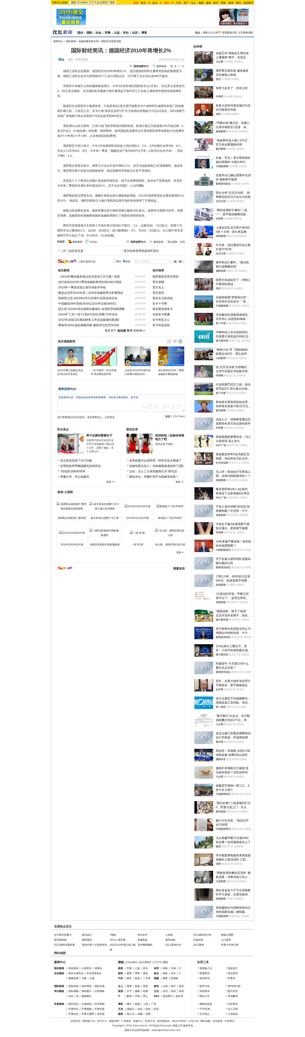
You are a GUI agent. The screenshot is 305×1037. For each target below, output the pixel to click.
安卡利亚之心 (161, 319)
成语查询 (205, 978)
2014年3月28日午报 (72, 544)
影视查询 (205, 973)
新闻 (120, 968)
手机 (137, 996)
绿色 (181, 991)
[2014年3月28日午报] (72, 533)
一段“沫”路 (137, 544)
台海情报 (87, 1004)
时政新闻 (73, 968)
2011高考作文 (173, 944)
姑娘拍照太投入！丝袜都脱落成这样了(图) (156, 466)
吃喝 (145, 991)
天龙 (120, 1009)
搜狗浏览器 (206, 1004)
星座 (145, 986)
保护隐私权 (163, 1021)
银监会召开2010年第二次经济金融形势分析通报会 (90, 292)
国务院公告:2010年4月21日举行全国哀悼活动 (87, 298)
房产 (186, 2)
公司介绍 (193, 1021)
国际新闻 (71, 41)
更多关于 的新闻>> (125, 330)
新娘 (137, 986)
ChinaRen (82, 2)
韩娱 (165, 973)
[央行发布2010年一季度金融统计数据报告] (171, 356)
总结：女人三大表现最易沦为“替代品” (153, 471)
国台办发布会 (75, 973)
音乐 (173, 973)
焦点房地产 (103, 2)
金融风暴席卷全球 (89, 41)
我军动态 (73, 1004)
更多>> (180, 552)
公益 (117, 32)
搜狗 (112, 2)
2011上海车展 (118, 939)
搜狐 (73, 2)
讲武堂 (101, 1014)
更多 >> (110, 481)
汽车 (178, 2)
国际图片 (87, 991)
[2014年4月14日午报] (137, 506)
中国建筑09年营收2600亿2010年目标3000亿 (87, 303)
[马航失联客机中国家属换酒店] (104, 533)
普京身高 (158, 292)
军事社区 (73, 1014)
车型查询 (233, 1004)
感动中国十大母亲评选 (94, 944)
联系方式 (150, 1021)
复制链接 (161, 66)
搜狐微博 (77, 241)
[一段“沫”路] (137, 533)
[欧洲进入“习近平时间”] (170, 506)
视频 (201, 2)
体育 (143, 2)
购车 (129, 978)
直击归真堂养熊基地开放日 (141, 250)
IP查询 (231, 978)
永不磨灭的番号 (63, 934)
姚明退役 (87, 939)
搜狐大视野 (227, 934)
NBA (165, 968)
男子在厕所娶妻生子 (99, 435)
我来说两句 (65, 389)
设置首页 (76, 1021)
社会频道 (59, 973)
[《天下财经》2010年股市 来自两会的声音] (104, 356)
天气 (129, 991)
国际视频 (73, 991)
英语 (181, 986)
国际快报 (73, 986)
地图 (140, 1014)
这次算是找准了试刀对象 (76, 460)
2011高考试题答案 (64, 944)
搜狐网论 (87, 996)
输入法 (130, 1014)
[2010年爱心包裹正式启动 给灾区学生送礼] (70, 356)
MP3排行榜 (234, 986)
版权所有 (188, 1025)
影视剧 (174, 978)
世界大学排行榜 (229, 944)
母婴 (129, 986)
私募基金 (143, 939)
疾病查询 (205, 991)
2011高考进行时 (202, 934)
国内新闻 (59, 968)
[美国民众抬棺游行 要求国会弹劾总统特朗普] (72, 506)
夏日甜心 (87, 934)
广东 (153, 1004)
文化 (156, 991)
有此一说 (73, 996)
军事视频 (87, 1009)
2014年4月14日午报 (137, 518)
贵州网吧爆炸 (145, 944)
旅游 (120, 991)
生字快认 (205, 1014)
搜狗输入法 (206, 968)
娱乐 (154, 2)
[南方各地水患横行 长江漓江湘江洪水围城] (104, 506)
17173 (92, 2)
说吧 (148, 1014)
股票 (129, 973)
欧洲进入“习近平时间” (170, 518)
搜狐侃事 (73, 978)
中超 (173, 968)
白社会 (93, 241)
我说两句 (248, 2)
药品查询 (233, 973)
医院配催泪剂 (229, 32)
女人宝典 (233, 1009)
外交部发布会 (94, 973)
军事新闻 (59, 1004)
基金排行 (233, 968)
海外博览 (87, 986)
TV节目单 (205, 1009)
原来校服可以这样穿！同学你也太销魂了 (155, 460)
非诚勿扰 (198, 939)
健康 (137, 991)
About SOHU (179, 1021)
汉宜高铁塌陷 (245, 32)
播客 (208, 2)
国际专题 (100, 986)
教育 (156, 986)
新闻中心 (58, 41)
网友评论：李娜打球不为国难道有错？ (154, 476)
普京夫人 (158, 287)
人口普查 (226, 939)
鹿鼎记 (130, 1009)
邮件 (216, 2)
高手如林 (170, 939)
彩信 (156, 1009)
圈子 (129, 1004)
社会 (98, 32)
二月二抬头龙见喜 (71, 250)
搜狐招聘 (114, 1021)
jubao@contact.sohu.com (166, 1030)
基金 (145, 973)
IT (173, 2)
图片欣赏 (233, 991)
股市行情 (205, 986)
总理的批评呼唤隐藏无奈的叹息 (80, 466)
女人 (193, 2)
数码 (129, 996)
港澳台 (98, 968)
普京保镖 (158, 282)
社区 (135, 32)
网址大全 (205, 996)
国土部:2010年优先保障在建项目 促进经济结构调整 (91, 309)
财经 (120, 973)
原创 (173, 991)
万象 (84, 978)
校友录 (179, 996)
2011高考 (198, 944)
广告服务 (126, 1021)
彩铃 (148, 1009)
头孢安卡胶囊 (161, 314)
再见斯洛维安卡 (162, 309)
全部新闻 (217, 1021)
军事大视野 (88, 1014)
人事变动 (87, 968)
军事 (108, 32)
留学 (173, 986)
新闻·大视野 (65, 492)
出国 (165, 986)
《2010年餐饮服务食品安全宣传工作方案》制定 (89, 276)
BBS (238, 2)
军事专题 (100, 1009)
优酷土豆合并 (210, 32)
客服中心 (138, 1021)
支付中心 (102, 1021)
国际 (89, 32)
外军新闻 (100, 1004)
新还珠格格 (60, 939)
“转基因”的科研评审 (72, 471)
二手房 (146, 978)
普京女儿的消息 (162, 298)
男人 (145, 996)
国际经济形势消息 (111, 41)
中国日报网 (81, 59)
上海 (145, 1004)
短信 (140, 1009)
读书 (165, 991)
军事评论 (73, 1009)
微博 (230, 2)
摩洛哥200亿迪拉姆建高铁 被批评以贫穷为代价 (88, 325)
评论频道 (59, 991)
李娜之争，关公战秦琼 (74, 476)
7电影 (113, 934)
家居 (137, 978)
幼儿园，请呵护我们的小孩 (170, 544)
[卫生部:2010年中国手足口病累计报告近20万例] (137, 356)
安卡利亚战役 (161, 325)
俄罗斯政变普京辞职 (165, 276)
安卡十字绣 (159, 303)
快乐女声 (143, 934)
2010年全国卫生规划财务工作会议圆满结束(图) (88, 319)
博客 (223, 2)
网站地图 (205, 1021)
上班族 (169, 934)
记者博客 (100, 991)
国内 (80, 32)
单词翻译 (233, 996)
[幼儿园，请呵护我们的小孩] (170, 533)
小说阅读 (233, 1014)
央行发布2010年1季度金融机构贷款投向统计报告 (90, 282)
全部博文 (229, 1021)
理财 (137, 973)
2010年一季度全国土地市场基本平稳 (82, 287)
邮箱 (137, 1004)
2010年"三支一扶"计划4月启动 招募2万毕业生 (88, 314)
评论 (126, 32)
